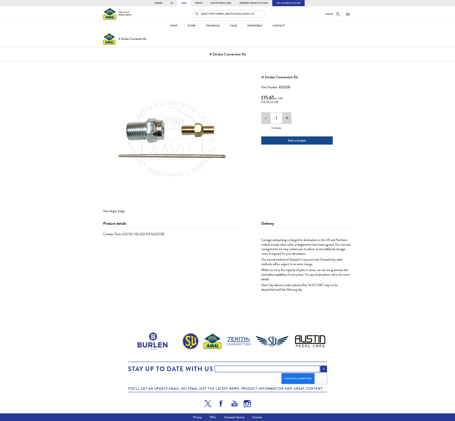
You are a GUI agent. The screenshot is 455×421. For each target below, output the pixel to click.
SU (171, 3)
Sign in (329, 14)
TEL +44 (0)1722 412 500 (288, 3)
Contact (257, 417)
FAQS (233, 26)
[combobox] (228, 13)
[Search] (197, 13)
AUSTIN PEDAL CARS (221, 3)
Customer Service (234, 417)
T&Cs (212, 417)
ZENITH (199, 3)
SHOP (173, 26)
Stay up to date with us (170, 369)
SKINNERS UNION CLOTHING (253, 3)
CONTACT (278, 26)
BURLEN (158, 3)
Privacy (197, 417)
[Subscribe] (323, 369)
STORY (192, 26)
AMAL (184, 3)
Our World (254, 26)
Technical (213, 26)
